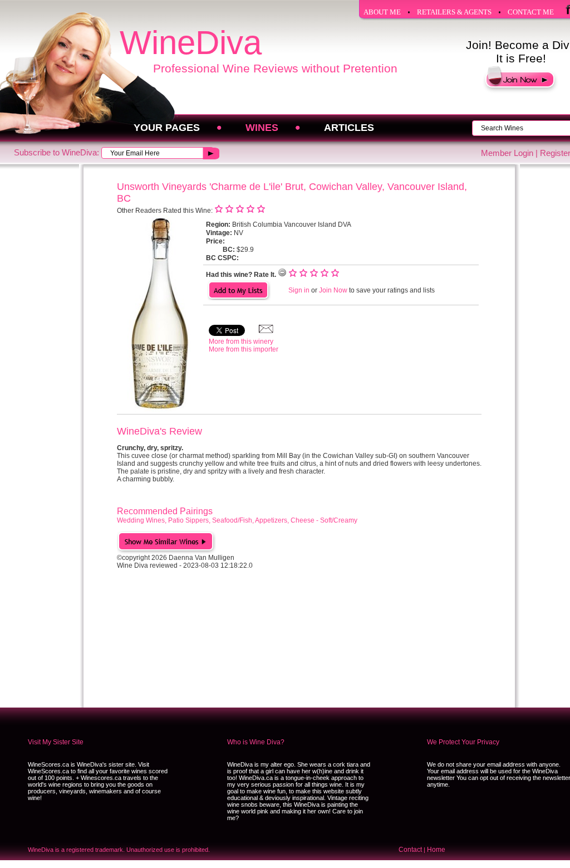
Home (436, 850)
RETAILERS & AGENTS (454, 12)
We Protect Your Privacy (463, 742)
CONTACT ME (531, 12)
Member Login (507, 153)
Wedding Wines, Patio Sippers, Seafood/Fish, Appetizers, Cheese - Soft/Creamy (237, 520)
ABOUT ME (382, 12)
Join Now (333, 290)
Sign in (298, 290)
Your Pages (167, 127)
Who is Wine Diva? (255, 742)
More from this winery (241, 341)
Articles (349, 127)
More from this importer (243, 349)
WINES (261, 127)
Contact (410, 850)
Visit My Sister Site (55, 742)
